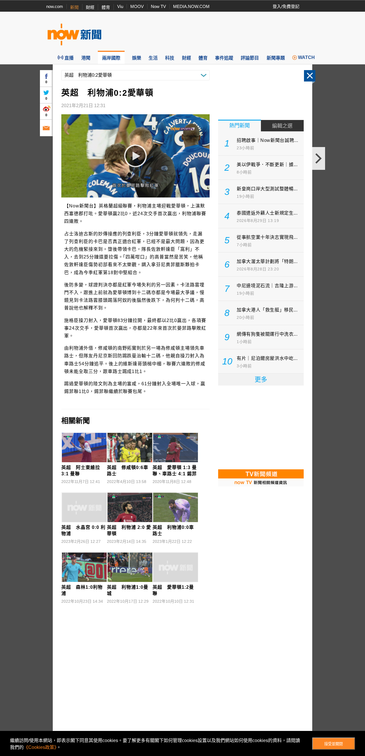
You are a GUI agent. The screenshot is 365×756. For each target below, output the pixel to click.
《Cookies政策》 (40, 747)
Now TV (158, 6)
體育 (106, 7)
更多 (261, 379)
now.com (54, 6)
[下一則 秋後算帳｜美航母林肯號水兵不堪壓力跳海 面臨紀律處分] (318, 158)
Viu (120, 6)
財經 (90, 7)
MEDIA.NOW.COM (191, 6)
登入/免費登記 (286, 6)
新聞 (74, 7)
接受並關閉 (333, 744)
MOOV (137, 6)
